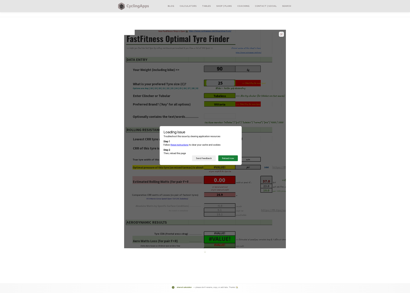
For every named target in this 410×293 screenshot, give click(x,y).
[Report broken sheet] (281, 34)
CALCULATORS (188, 6)
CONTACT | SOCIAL (266, 6)
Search (286, 6)
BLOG (171, 6)
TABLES (206, 6)
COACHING (243, 6)
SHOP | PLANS (224, 6)
